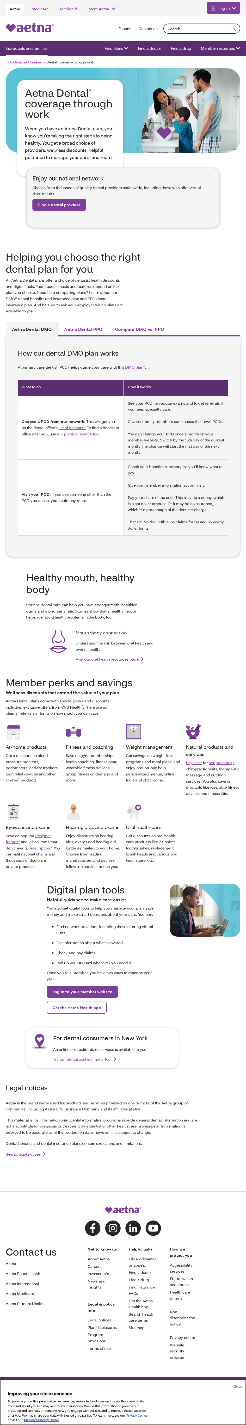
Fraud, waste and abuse (181, 1281)
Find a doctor (149, 48)
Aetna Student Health (24, 1303)
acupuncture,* (221, 762)
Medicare (40, 8)
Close (237, 1386)
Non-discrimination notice (182, 1317)
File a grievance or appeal (143, 1262)
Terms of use (99, 1348)
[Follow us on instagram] (113, 1228)
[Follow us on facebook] (92, 1228)
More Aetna (98, 8)
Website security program (177, 1351)
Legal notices (99, 1319)
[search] (233, 29)
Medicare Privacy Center (41, 1420)
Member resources (218, 48)
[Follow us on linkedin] (133, 1228)
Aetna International (22, 1283)
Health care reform (180, 1295)
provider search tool (81, 433)
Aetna (15, 8)
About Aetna (99, 1258)
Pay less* (194, 762)
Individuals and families (27, 48)
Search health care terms (141, 1317)
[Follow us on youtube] (153, 1228)
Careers (95, 1266)
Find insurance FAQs (142, 1290)
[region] (123, 1402)
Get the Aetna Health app (141, 1303)
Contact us (148, 28)
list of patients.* (72, 427)
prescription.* (41, 847)
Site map (137, 1327)
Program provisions (97, 1337)
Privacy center (182, 1337)
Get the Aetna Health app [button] (77, 1007)
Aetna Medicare (20, 1293)
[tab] (32, 329)
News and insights (96, 1284)
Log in (224, 8)
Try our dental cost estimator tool (82, 1059)
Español (125, 28)
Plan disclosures (102, 1327)
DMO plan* (135, 367)
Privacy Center (136, 1415)
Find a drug (181, 48)
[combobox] (201, 29)
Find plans (114, 48)
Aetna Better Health (23, 1273)
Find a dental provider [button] (59, 204)
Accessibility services (181, 1268)
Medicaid (68, 8)
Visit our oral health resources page (107, 659)
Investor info (98, 1273)
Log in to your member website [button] (82, 991)
